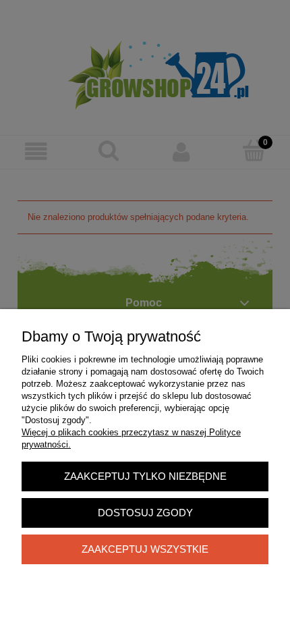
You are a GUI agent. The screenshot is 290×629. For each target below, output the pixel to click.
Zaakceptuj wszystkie (145, 549)
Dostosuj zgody (145, 512)
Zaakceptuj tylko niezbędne (145, 476)
